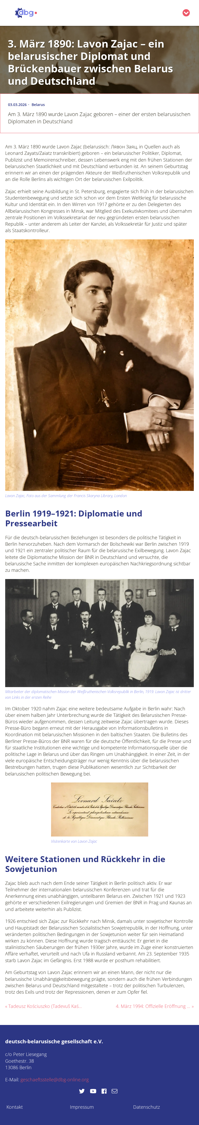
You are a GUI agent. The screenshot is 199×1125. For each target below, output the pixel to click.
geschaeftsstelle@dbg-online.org (54, 1079)
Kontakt (14, 1107)
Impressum (82, 1107)
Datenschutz (146, 1107)
